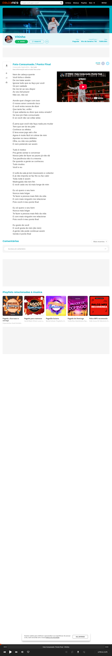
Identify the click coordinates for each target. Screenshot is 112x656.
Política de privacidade (52, 637)
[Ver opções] (47, 41)
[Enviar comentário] (105, 248)
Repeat (72, 652)
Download (78, 652)
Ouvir (22, 41)
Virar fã (37, 41)
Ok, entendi (80, 637)
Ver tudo (34, 67)
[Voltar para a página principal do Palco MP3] (11, 3)
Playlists (84, 3)
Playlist (84, 652)
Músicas (76, 3)
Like (28, 652)
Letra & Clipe (102, 652)
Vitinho (20, 36)
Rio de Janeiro (87, 41)
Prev (5, 652)
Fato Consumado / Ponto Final (53, 647)
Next (16, 652)
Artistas (68, 3)
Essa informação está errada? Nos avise (26, 69)
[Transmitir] (90, 652)
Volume (22, 652)
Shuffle (66, 652)
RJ (96, 41)
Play (10, 652)
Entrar (104, 3)
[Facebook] (103, 63)
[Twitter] (107, 63)
